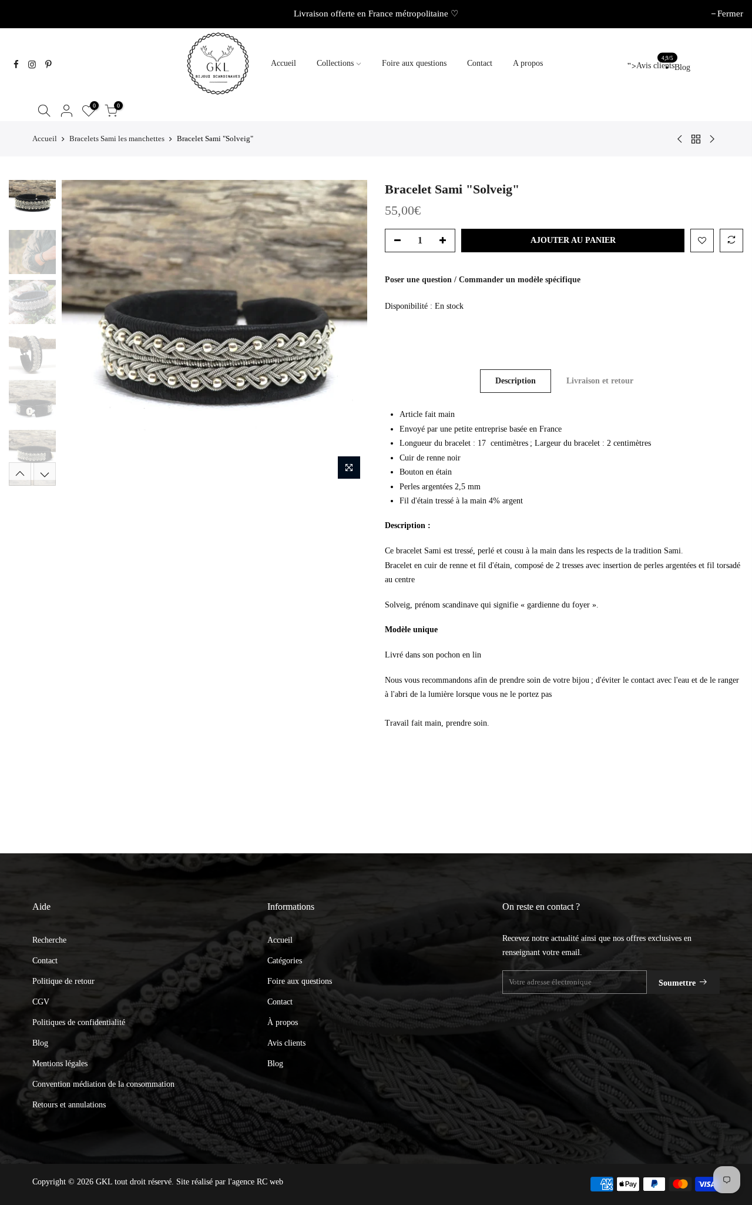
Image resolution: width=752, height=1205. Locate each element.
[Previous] (82, 333)
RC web (270, 1181)
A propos (528, 63)
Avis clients (650, 66)
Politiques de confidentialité (78, 1022)
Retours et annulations (69, 1104)
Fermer (28, 13)
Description (515, 380)
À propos (282, 1022)
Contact (479, 63)
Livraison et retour (599, 380)
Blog (682, 68)
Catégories (284, 960)
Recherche (49, 940)
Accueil (283, 63)
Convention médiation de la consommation (103, 1084)
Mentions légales (60, 1063)
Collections (335, 63)
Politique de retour (63, 981)
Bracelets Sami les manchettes (116, 138)
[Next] (346, 333)
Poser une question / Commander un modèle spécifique (482, 279)
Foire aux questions (414, 63)
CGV (40, 1001)
